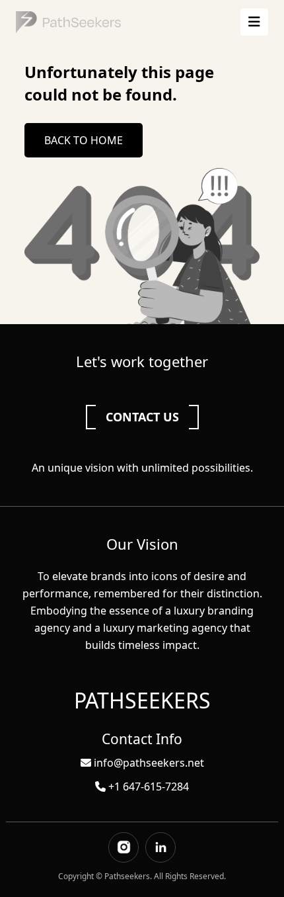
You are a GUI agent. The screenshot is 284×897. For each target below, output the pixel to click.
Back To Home (83, 140)
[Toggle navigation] (254, 22)
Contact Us (142, 417)
